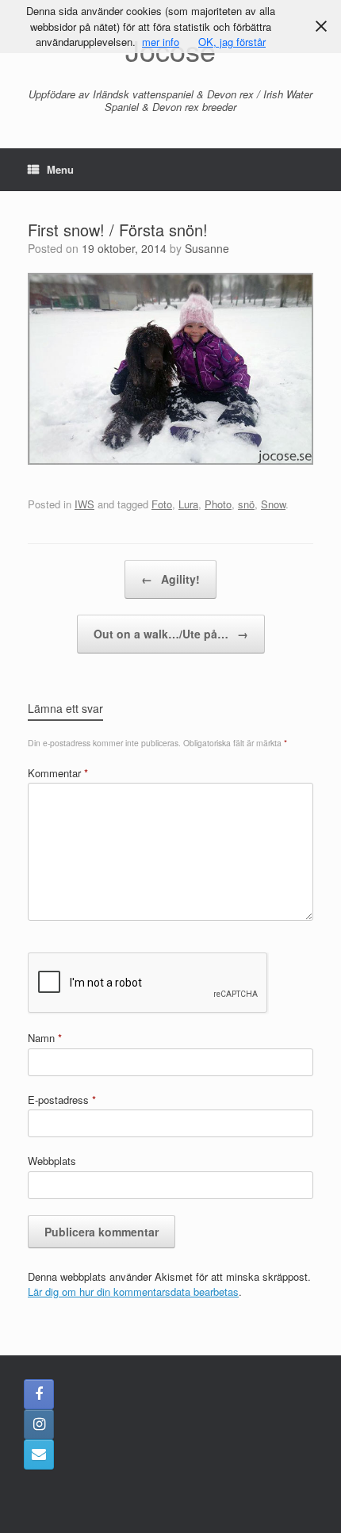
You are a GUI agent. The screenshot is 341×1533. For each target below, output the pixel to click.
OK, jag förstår (232, 41)
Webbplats (52, 1160)
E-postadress (62, 1099)
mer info (160, 41)
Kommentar (58, 772)
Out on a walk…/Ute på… (171, 634)
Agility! (170, 579)
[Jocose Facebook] (39, 1394)
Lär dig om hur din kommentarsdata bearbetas (133, 1291)
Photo (218, 504)
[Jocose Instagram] (39, 1424)
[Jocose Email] (39, 1454)
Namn (45, 1037)
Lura (188, 504)
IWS (84, 504)
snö (246, 504)
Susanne (207, 248)
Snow (273, 504)
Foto (161, 504)
